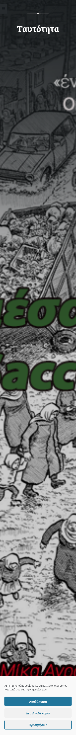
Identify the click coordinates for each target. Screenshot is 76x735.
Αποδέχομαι (38, 701)
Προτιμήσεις (38, 725)
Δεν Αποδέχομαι (38, 713)
